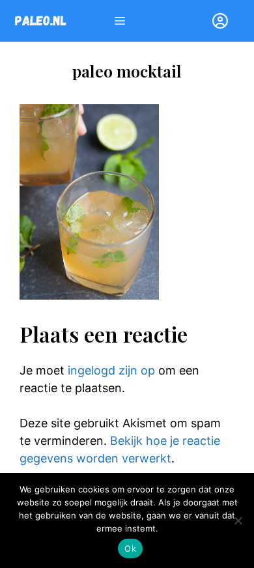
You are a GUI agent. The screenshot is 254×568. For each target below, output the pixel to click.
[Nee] (237, 520)
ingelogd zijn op (111, 370)
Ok (130, 548)
